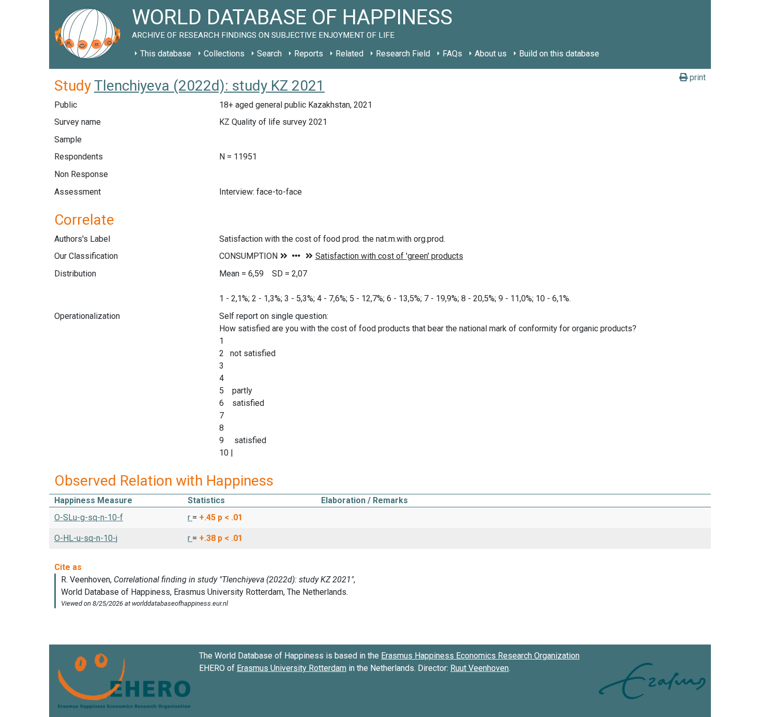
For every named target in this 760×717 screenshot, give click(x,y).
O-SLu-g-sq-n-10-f (88, 517)
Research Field (403, 53)
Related (349, 53)
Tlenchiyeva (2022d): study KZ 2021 (209, 85)
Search (269, 53)
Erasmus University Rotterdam (291, 668)
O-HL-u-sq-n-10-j (85, 538)
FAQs (452, 53)
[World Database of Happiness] (90, 34)
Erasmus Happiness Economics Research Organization (480, 656)
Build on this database (559, 53)
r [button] (190, 517)
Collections (224, 53)
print (697, 77)
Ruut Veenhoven (479, 668)
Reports (308, 53)
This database (165, 53)
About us (491, 53)
